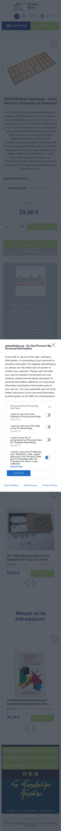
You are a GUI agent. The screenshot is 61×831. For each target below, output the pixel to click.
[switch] (48, 415)
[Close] (54, 346)
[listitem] (30, 407)
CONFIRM (19, 473)
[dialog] (30, 415)
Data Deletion (11, 485)
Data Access (30, 485)
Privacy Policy (49, 485)
